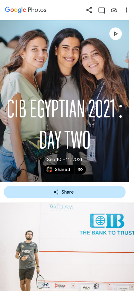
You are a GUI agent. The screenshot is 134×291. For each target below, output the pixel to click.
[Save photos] (114, 10)
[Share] (89, 10)
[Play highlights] (115, 33)
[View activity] (101, 10)
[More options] (126, 10)
